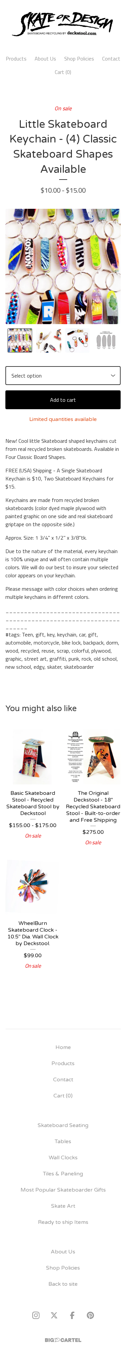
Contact (111, 58)
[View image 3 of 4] (77, 340)
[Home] (63, 24)
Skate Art (63, 1206)
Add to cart (63, 400)
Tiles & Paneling (63, 1173)
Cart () (63, 72)
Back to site (63, 1284)
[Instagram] (36, 1315)
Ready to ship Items (63, 1222)
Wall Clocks (63, 1157)
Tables (63, 1141)
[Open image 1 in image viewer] (63, 266)
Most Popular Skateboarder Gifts (63, 1190)
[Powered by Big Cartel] (63, 1340)
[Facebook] (72, 1315)
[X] (54, 1315)
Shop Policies (79, 58)
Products (16, 58)
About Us (45, 58)
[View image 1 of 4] (19, 340)
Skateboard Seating (63, 1125)
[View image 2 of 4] (48, 340)
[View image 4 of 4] (106, 340)
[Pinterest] (90, 1315)
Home (63, 1047)
